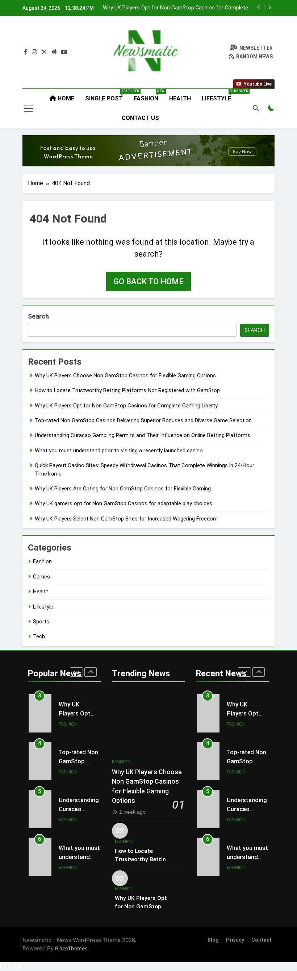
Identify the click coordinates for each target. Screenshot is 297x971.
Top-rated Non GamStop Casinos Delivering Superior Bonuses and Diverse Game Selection (143, 420)
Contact (261, 940)
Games (41, 576)
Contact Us (140, 118)
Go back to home (148, 281)
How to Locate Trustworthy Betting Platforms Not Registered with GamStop (127, 390)
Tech (39, 636)
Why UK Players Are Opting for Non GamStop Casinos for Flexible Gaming (123, 488)
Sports (41, 621)
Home (65, 98)
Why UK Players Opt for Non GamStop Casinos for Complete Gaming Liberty (175, 8)
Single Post (106, 95)
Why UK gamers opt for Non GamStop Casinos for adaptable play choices (123, 503)
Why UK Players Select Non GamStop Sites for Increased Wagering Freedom (126, 518)
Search (38, 316)
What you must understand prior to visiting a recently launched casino (119, 450)
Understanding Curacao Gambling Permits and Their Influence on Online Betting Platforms (142, 435)
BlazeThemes (71, 948)
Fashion (149, 95)
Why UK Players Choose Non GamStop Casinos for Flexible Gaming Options (125, 375)
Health (180, 98)
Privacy (235, 940)
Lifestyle (219, 95)
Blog (213, 940)
